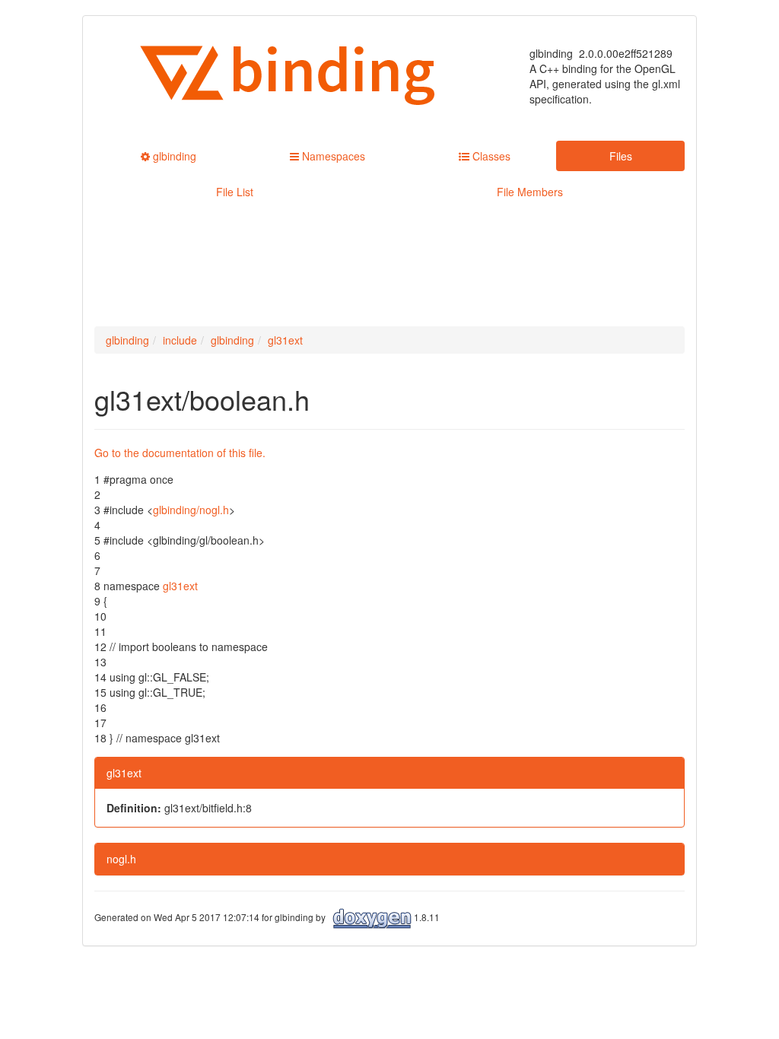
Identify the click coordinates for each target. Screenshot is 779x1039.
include (180, 340)
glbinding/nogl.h (191, 509)
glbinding (127, 340)
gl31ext (285, 340)
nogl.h (121, 858)
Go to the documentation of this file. (179, 452)
